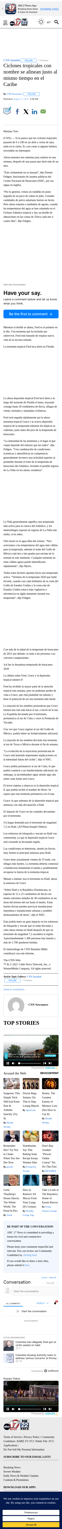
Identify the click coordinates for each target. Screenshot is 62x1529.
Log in (44, 1278)
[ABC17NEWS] (22, 22)
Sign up (52, 1278)
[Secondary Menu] (7, 22)
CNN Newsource (14, 94)
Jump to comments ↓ (14, 989)
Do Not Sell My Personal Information (23, 1449)
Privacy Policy (32, 1437)
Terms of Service (12, 1437)
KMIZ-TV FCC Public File (32, 1441)
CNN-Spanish (34, 976)
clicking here (30, 1255)
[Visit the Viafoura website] (51, 1370)
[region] (31, 1325)
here (26, 1265)
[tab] (13, 1303)
